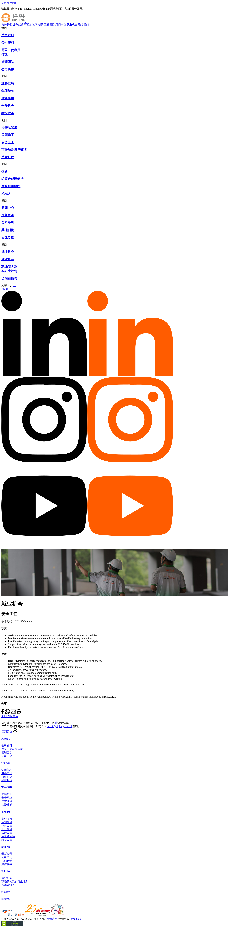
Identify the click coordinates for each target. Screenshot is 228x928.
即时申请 (12, 716)
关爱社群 (6, 804)
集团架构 (6, 769)
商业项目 (6, 818)
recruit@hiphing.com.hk (59, 726)
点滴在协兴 (8, 885)
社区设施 (6, 825)
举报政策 (6, 780)
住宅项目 (6, 822)
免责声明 (52, 918)
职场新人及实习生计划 (14, 881)
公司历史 (6, 756)
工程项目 (49, 24)
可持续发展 (30, 24)
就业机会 (72, 24)
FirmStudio (76, 918)
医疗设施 (6, 832)
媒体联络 (6, 864)
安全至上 (6, 797)
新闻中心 (60, 24)
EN (3, 288)
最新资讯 (6, 853)
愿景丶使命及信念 (12, 749)
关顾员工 (6, 794)
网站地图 (5, 899)
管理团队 (6, 752)
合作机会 (6, 776)
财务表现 (6, 773)
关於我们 (6, 24)
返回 (4, 716)
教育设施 (6, 839)
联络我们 (83, 24)
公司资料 (6, 745)
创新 (40, 24)
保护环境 (6, 801)
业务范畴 (18, 24)
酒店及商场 (8, 836)
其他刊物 (6, 860)
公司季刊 (6, 857)
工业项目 (6, 829)
